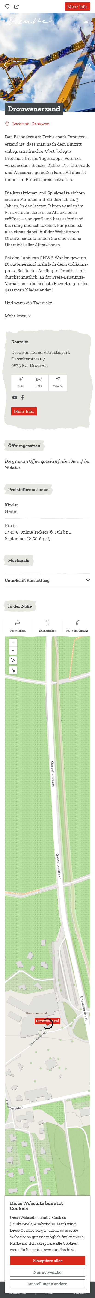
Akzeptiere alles (47, 1260)
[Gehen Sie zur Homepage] (28, 21)
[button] (47, 1023)
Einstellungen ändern (47, 1283)
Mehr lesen (16, 315)
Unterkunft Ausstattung (27, 580)
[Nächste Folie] (90, 65)
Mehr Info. (77, 6)
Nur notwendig (47, 1272)
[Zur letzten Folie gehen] (5, 65)
